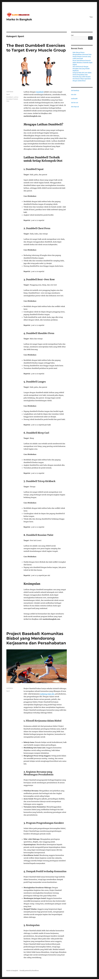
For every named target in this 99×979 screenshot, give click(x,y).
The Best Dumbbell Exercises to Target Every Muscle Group (36, 47)
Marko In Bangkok (19, 19)
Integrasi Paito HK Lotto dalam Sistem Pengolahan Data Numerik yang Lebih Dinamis (82, 75)
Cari (72, 35)
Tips (91, 17)
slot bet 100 (74, 102)
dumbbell (39, 92)
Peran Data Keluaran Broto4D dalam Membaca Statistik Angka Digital (82, 62)
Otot (7, 101)
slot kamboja (75, 90)
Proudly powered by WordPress (29, 970)
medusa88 (74, 98)
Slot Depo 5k (75, 107)
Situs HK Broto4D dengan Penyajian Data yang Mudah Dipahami (81, 68)
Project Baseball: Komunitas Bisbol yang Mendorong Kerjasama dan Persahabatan (36, 638)
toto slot (73, 94)
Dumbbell (9, 97)
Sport (8, 94)
